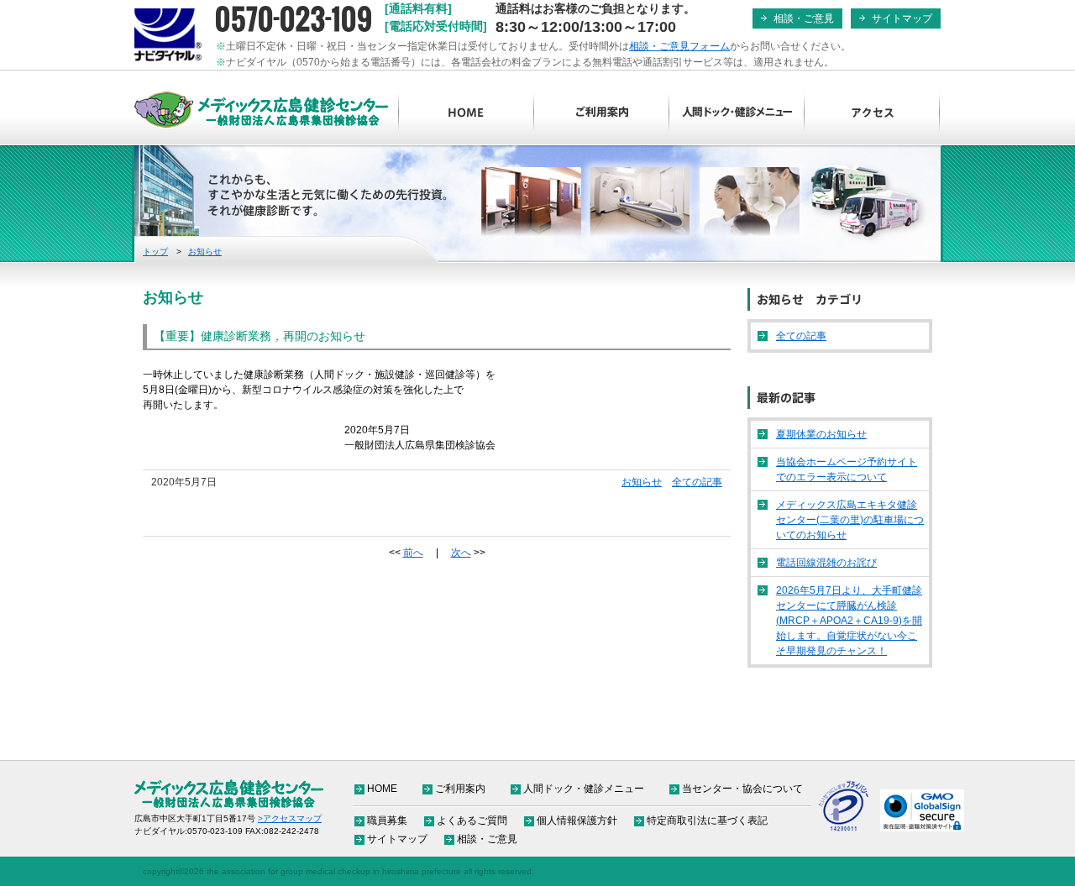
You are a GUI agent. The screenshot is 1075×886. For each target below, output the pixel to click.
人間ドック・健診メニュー (737, 113)
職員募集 (387, 820)
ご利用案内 (601, 113)
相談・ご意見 (803, 18)
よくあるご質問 (472, 820)
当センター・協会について (742, 788)
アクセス (872, 113)
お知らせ (205, 251)
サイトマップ (902, 18)
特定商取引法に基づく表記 (707, 820)
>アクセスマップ (290, 818)
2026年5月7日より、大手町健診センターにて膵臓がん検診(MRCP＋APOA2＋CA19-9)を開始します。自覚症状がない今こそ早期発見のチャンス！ (849, 621)
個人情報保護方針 (577, 820)
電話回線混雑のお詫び (826, 563)
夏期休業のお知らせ (821, 434)
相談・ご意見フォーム (679, 46)
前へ (413, 552)
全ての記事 (697, 482)
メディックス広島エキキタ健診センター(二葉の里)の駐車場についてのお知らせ (850, 520)
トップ (155, 251)
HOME (466, 113)
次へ (461, 552)
